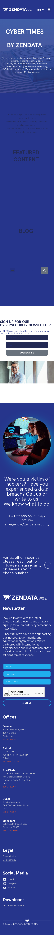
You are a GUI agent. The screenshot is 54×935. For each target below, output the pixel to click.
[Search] (44, 270)
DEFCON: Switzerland (13, 905)
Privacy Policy (9, 856)
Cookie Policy (9, 859)
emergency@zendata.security (27, 524)
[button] (49, 9)
